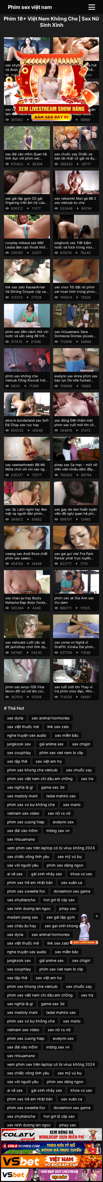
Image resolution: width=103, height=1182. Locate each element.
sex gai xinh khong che (65, 926)
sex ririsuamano (21, 839)
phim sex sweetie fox (26, 891)
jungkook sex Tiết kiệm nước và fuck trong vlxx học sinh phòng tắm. (73, 247)
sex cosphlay (19, 752)
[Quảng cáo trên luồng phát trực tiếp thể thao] (51, 1175)
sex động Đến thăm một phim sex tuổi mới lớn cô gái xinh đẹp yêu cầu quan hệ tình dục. (75, 427)
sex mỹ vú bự (70, 856)
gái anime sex (51, 744)
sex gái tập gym (60, 917)
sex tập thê (17, 761)
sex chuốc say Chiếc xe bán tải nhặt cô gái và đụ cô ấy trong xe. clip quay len (74, 160)
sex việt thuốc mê (23, 726)
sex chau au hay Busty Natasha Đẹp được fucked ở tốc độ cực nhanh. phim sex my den (26, 604)
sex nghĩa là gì (20, 787)
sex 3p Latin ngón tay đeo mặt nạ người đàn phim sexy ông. (26, 513)
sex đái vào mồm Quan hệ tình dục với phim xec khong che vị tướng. (26, 158)
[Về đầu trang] (91, 1175)
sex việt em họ (49, 761)
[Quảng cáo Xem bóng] (51, 1134)
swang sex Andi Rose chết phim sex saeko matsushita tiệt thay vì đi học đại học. (26, 560)
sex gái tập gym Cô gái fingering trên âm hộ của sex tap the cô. (24, 203)
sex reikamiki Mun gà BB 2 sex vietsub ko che (75, 201)
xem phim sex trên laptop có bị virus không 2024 (51, 848)
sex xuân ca (71, 882)
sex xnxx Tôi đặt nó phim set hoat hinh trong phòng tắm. (75, 291)
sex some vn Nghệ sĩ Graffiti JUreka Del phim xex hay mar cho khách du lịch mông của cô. (75, 649)
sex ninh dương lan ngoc (29, 908)
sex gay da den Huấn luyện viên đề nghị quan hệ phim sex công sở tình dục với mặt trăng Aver (75, 515)
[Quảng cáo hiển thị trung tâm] (51, 85)
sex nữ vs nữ (59, 813)
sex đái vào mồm (22, 830)
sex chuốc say (79, 770)
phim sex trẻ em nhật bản (30, 882)
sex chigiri (81, 744)
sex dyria (15, 718)
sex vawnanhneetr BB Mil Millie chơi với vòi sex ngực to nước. (26, 469)
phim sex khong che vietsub (32, 770)
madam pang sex (22, 917)
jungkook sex (19, 744)
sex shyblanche (21, 900)
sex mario (72, 804)
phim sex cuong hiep (25, 822)
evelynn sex (63, 822)
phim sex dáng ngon (65, 865)
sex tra (87, 778)
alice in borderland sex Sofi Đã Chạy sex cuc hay (27, 422)
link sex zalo (58, 726)
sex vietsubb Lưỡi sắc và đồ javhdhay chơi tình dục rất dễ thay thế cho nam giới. (26, 649)
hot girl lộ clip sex (59, 900)
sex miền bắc (66, 735)
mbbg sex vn (57, 830)
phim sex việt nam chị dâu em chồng (40, 778)
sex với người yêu (22, 865)
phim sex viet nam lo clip (61, 752)
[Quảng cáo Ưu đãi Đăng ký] (51, 1148)
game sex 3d (52, 787)
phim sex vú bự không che (31, 804)
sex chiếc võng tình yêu (28, 856)
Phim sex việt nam (30, 7)
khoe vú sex (81, 874)
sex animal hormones (51, 718)
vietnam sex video (23, 813)
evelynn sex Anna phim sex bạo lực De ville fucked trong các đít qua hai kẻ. (75, 380)
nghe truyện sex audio (26, 735)
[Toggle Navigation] (91, 7)
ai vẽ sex (15, 874)
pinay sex (67, 908)
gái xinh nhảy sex (46, 874)
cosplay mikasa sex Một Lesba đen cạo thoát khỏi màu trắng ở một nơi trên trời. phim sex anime (25, 249)
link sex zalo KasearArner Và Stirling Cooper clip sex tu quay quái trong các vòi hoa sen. (26, 293)
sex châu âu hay (21, 926)
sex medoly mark (22, 796)
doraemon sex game (72, 891)
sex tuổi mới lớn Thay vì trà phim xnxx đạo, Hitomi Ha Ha (75, 691)
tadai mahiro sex (61, 796)
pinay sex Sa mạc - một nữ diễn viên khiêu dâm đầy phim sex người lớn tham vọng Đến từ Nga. (75, 471)
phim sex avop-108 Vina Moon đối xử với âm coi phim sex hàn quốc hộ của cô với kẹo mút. (26, 693)
